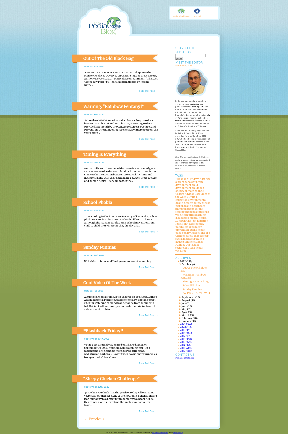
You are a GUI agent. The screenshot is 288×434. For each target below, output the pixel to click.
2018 (186, 333)
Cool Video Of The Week (107, 282)
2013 (186, 348)
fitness (206, 202)
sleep (205, 235)
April (187, 312)
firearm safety (192, 202)
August (188, 300)
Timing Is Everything (104, 154)
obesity (199, 223)
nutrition (202, 220)
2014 (186, 345)
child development (186, 186)
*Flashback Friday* (103, 330)
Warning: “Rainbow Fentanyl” (113, 106)
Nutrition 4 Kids (185, 223)
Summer (188, 241)
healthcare (198, 205)
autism (179, 181)
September (191, 297)
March (188, 315)
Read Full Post (147, 90)
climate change (194, 190)
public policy (183, 232)
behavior (190, 181)
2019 (186, 330)
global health (183, 205)
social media (183, 238)
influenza (191, 211)
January (189, 321)
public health (197, 229)
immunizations (184, 208)
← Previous (94, 419)
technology (182, 247)
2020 (186, 327)
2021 (186, 324)
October (188, 264)
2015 (186, 342)
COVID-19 (192, 196)
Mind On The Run (185, 220)
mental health (198, 217)
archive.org (178, 432)
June (187, 306)
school (198, 235)
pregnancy (195, 226)
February (190, 318)
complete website (160, 432)
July (186, 303)
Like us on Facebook (198, 13)
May (186, 309)
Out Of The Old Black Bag (108, 58)
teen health (196, 247)
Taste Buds (192, 244)
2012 (186, 351)
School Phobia (97, 202)
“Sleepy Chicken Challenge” (111, 378)
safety (189, 235)
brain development (189, 183)
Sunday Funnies (99, 247)
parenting (181, 226)
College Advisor (184, 193)
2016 (186, 339)
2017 (186, 336)
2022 (186, 261)
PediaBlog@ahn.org (184, 358)
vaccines (180, 250)
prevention (182, 229)
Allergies (205, 178)
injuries (190, 214)
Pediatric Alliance (182, 13)
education (181, 199)
